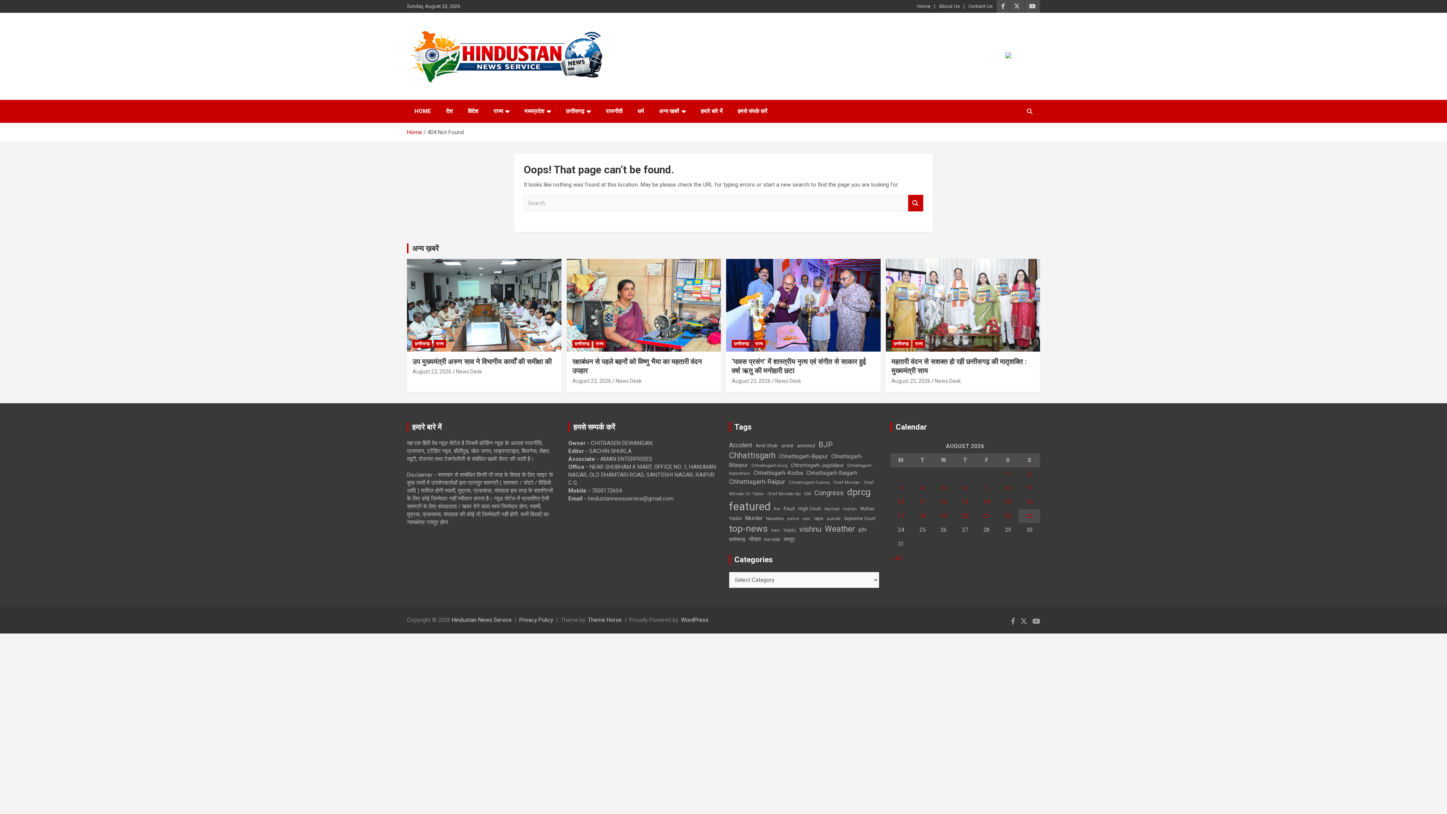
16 (1029, 502)
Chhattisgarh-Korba (778, 473)
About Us (949, 6)
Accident (740, 445)
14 (987, 502)
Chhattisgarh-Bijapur (803, 456)
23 (1029, 516)
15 (1008, 502)
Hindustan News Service (482, 620)
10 (901, 502)
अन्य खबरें (669, 111)
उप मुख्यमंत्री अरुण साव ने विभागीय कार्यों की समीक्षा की (482, 361)
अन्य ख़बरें (425, 248)
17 (901, 516)
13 (965, 502)
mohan (850, 508)
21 (987, 516)
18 (922, 516)
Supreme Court (860, 518)
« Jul (896, 557)
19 (944, 516)
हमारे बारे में (712, 111)
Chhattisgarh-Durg (769, 465)
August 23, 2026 (432, 372)
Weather (840, 529)
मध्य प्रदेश (772, 539)
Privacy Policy (536, 620)
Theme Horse (605, 620)
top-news (748, 528)
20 (965, 516)
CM (807, 493)
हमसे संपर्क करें (753, 111)
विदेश (473, 111)
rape (818, 518)
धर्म (641, 111)
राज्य (498, 111)
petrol (793, 518)
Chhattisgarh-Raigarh (831, 473)
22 (1008, 516)
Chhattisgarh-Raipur (757, 481)
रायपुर (789, 539)
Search (915, 203)
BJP (825, 444)
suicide (834, 518)
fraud (789, 508)
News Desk (469, 372)
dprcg (859, 492)
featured (750, 506)
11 (922, 502)
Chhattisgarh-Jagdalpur (817, 465)
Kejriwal (832, 508)
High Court (809, 508)
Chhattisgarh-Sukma (809, 482)
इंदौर (862, 530)
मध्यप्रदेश (535, 111)
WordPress (694, 620)
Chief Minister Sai (784, 493)
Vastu (789, 530)
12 (944, 502)
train (775, 530)
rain (807, 518)
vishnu (810, 529)
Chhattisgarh (752, 455)
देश (449, 111)
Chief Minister (846, 482)
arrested (806, 445)
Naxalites (775, 518)
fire (777, 508)
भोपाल (755, 539)
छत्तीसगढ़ (575, 111)
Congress (829, 493)
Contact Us (980, 6)
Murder (754, 518)
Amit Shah (767, 445)
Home (923, 6)
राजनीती (614, 111)
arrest (787, 445)
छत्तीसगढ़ (737, 539)
